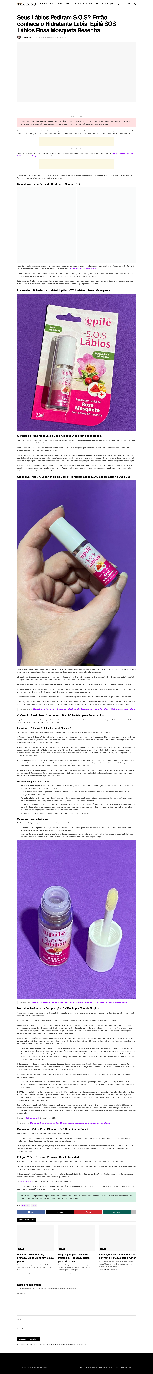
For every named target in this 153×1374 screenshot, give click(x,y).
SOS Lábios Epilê (32, 1118)
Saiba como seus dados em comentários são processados (66, 1344)
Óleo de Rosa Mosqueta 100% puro (83, 268)
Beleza (68, 4)
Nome (20, 1319)
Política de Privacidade (106, 1367)
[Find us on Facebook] (122, 4)
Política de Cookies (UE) (128, 1367)
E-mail (20, 1329)
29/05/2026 (74, 1273)
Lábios (34, 1205)
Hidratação (25, 1205)
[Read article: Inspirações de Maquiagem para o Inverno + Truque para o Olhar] (117, 1238)
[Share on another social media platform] (133, 1212)
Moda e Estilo (56, 4)
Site (79, 1329)
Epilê (86, 266)
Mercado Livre (25, 1181)
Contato (117, 1367)
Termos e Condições (91, 1367)
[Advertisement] (76, 109)
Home (44, 4)
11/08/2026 (33, 1273)
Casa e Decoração (104, 4)
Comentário (22, 1293)
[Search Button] (135, 4)
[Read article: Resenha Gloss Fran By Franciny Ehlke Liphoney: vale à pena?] (35, 1238)
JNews (27, 1367)
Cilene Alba (27, 37)
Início (81, 1367)
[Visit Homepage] (27, 4)
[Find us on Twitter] (125, 4)
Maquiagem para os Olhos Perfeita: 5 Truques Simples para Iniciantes (73, 1258)
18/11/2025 (38, 37)
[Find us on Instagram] (118, 4)
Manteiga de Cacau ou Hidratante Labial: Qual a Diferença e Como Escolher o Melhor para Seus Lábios (84, 709)
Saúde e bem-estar (84, 4)
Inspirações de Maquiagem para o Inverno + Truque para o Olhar (117, 1256)
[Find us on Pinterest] (129, 4)
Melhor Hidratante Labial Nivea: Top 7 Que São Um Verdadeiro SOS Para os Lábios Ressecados (79, 1002)
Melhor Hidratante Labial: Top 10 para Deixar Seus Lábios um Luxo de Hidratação (70, 1122)
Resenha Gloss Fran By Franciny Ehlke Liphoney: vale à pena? (35, 1258)
